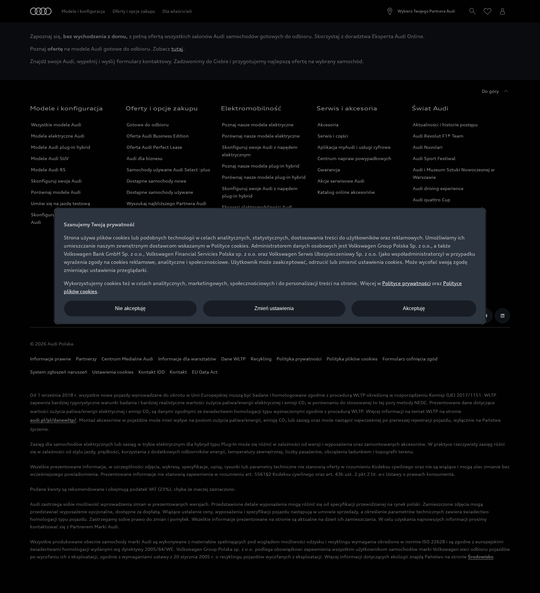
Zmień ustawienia (274, 308)
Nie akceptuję (130, 308)
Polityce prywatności (406, 283)
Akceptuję (414, 308)
